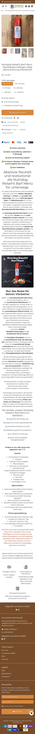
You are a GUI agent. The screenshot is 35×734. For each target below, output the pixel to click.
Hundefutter (22, 129)
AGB (3, 670)
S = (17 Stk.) (7, 88)
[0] (31, 713)
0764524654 (7, 632)
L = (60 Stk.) (7, 92)
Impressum (5, 676)
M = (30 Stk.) (18, 88)
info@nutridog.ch (9, 629)
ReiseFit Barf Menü (7, 133)
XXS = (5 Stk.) (7, 84)
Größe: (8, 80)
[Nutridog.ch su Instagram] (18, 610)
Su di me (4, 650)
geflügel (22, 122)
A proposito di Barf (8, 653)
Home (15, 129)
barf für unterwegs (12, 122)
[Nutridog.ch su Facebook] (16, 610)
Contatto (4, 659)
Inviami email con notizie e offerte (13, 706)
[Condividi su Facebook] (14, 118)
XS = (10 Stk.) (19, 84)
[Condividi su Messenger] (18, 118)
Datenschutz (6, 673)
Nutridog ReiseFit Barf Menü (10, 125)
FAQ (3, 656)
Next (32, 31)
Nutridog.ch (16, 720)
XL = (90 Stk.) (19, 92)
